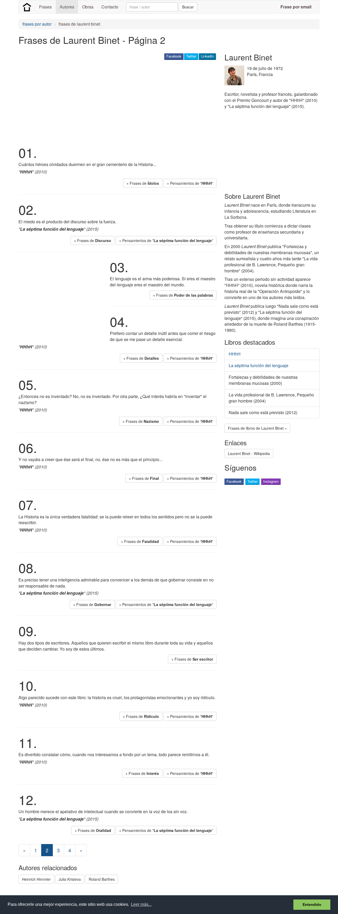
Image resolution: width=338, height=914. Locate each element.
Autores (67, 7)
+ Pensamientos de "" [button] (190, 183)
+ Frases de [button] (142, 183)
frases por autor (36, 24)
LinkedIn (207, 56)
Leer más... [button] (141, 904)
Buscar (188, 7)
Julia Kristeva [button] (70, 879)
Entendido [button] (312, 904)
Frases (45, 7)
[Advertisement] (114, 102)
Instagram (271, 481)
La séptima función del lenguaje (258, 365)
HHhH (235, 354)
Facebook (173, 56)
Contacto (109, 7)
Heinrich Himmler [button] (36, 879)
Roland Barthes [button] (102, 879)
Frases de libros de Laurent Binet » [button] (257, 428)
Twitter (191, 56)
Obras (87, 7)
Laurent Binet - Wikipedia (249, 453)
